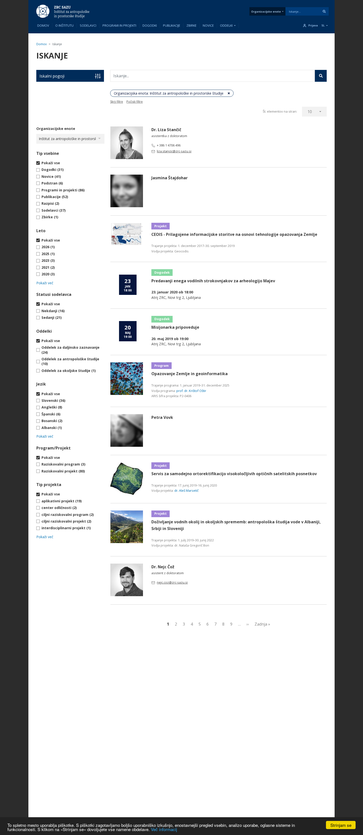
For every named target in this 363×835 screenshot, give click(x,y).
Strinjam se (340, 825)
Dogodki (149, 25)
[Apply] (324, 11)
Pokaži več (44, 283)
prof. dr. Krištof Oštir (191, 390)
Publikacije (171, 25)
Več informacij (164, 829)
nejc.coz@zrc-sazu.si (172, 582)
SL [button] (323, 25)
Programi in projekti (119, 25)
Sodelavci (88, 25)
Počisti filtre (134, 102)
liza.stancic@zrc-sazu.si (174, 151)
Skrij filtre (116, 102)
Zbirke (191, 25)
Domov (43, 25)
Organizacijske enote (266, 11)
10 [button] (309, 111)
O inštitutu (64, 25)
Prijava (313, 25)
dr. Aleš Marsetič (186, 490)
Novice (208, 25)
